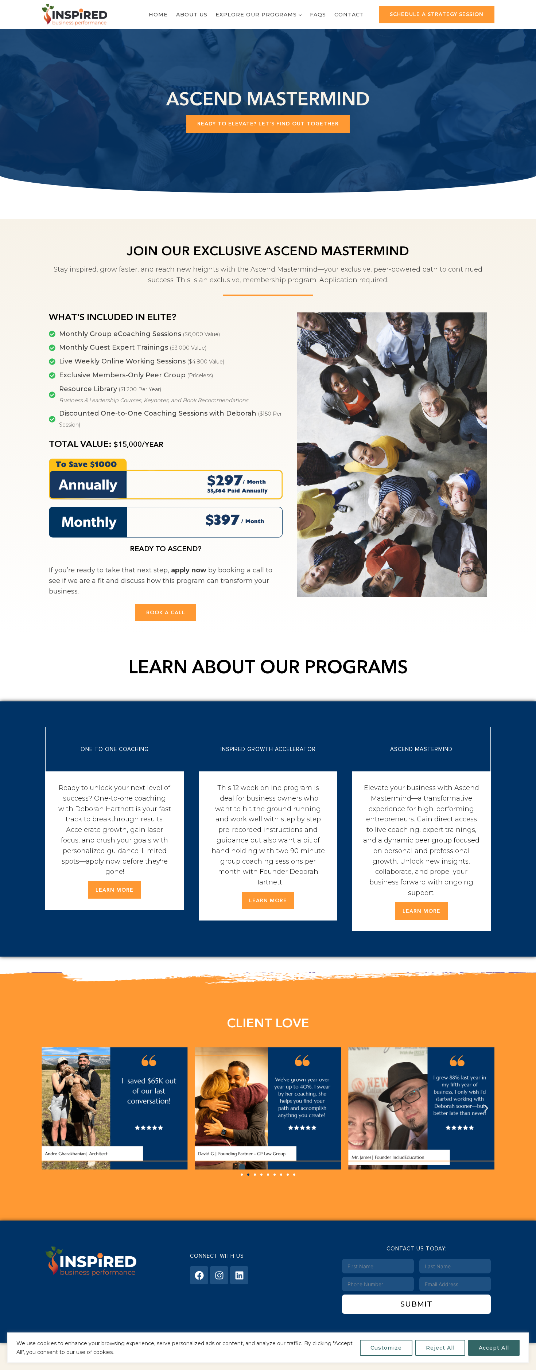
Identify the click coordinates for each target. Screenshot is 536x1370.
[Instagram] (219, 1275)
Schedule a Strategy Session (436, 14)
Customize (386, 1347)
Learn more (114, 890)
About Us (191, 14)
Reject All (440, 1347)
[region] (268, 1347)
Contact (349, 14)
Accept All (494, 1347)
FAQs (318, 14)
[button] (49, 1108)
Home (158, 14)
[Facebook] (199, 1275)
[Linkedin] (239, 1275)
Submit (416, 1304)
